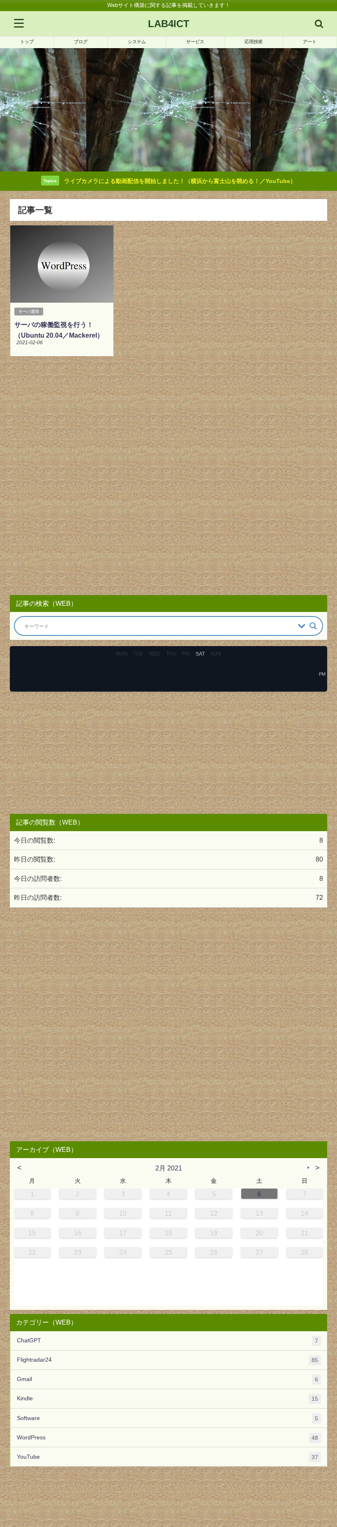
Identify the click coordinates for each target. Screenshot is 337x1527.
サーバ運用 (28, 311)
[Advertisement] (168, 477)
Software (167, 1418)
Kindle (167, 1398)
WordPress (167, 1437)
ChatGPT (167, 1340)
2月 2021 (168, 1168)
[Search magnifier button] (313, 626)
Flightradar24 (167, 1360)
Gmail (167, 1379)
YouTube (167, 1457)
